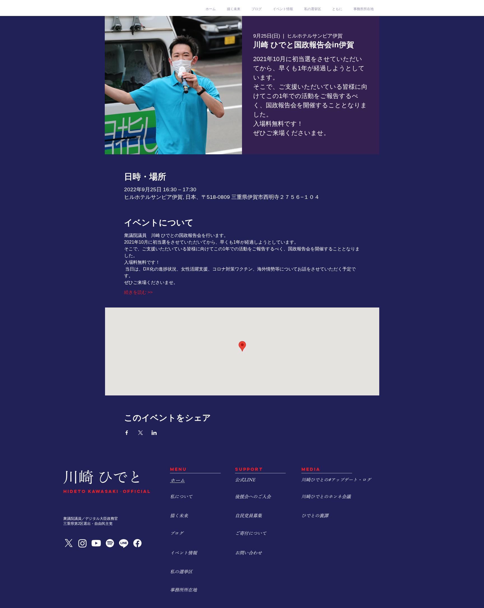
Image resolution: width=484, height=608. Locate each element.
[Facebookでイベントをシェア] (126, 432)
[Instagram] (82, 543)
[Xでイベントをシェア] (140, 432)
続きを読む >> (138, 292)
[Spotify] (109, 543)
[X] (68, 543)
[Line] (123, 543)
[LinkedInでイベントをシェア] (154, 432)
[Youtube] (96, 543)
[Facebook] (137, 543)
